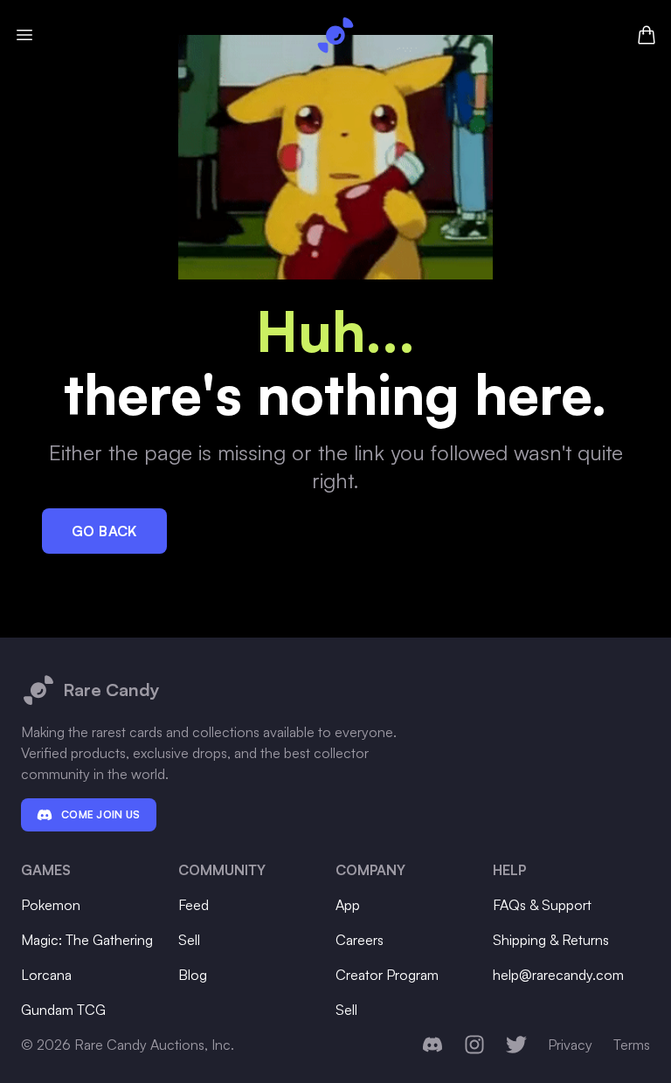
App (348, 905)
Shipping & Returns (551, 939)
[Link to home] (335, 35)
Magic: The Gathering (87, 939)
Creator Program (387, 974)
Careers (360, 939)
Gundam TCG (63, 1009)
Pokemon (50, 905)
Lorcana (46, 974)
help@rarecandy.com (558, 974)
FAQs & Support (542, 905)
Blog (192, 974)
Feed (193, 905)
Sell (189, 939)
